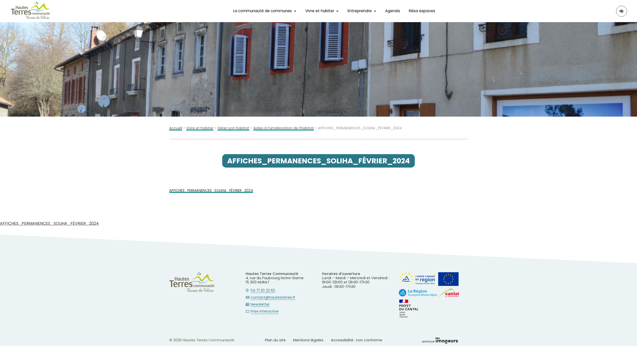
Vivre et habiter (199, 128)
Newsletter (260, 304)
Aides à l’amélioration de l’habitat (283, 128)
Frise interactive (265, 311)
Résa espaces (422, 10)
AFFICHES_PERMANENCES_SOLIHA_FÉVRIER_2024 (211, 190)
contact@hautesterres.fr (273, 297)
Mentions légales (308, 340)
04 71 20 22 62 (263, 290)
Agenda (392, 10)
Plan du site (275, 340)
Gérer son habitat (233, 128)
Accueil (175, 128)
